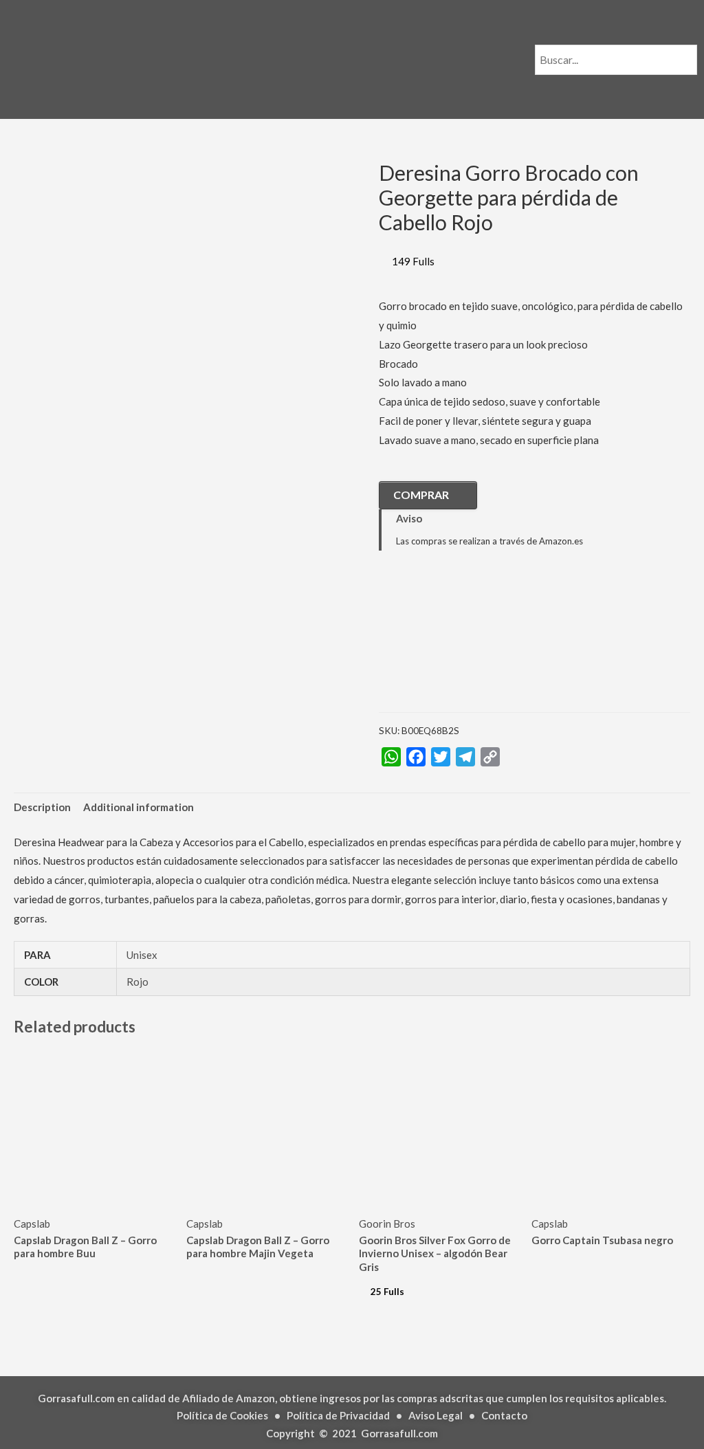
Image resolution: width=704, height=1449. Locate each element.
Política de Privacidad (338, 1415)
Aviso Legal (435, 1415)
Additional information (138, 807)
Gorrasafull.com (399, 1433)
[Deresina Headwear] (447, 642)
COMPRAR (421, 494)
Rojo (137, 981)
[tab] (42, 808)
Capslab (32, 1223)
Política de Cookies (222, 1415)
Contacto (504, 1415)
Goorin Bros (387, 1223)
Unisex (141, 955)
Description (42, 807)
